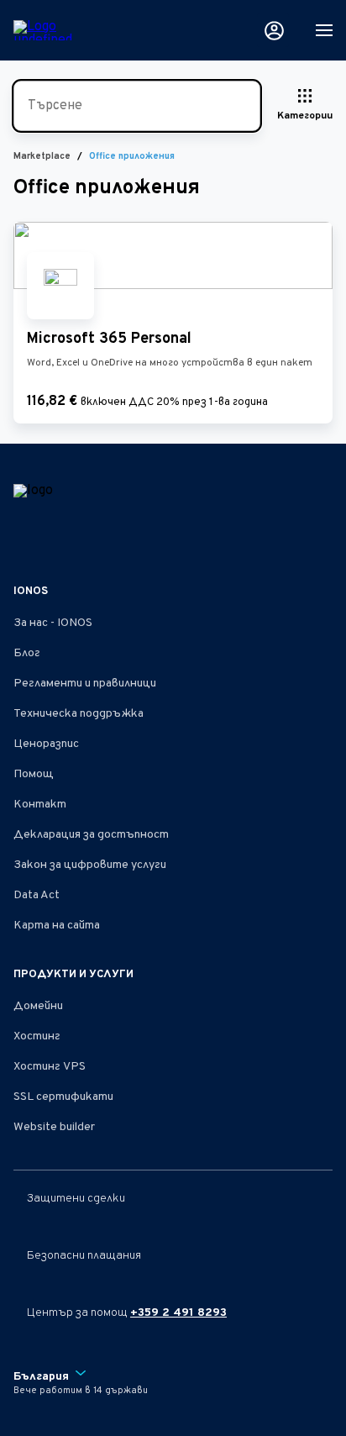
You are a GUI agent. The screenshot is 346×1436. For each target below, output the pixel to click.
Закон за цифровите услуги (89, 865)
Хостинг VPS (49, 1067)
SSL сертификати (63, 1097)
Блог (26, 653)
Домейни (38, 1006)
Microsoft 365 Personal (109, 339)
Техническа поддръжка (78, 714)
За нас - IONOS (52, 623)
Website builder (54, 1127)
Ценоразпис (46, 744)
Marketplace (42, 156)
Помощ (33, 774)
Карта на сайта (56, 925)
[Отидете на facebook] (23, 541)
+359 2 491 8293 (178, 1313)
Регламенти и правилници (84, 683)
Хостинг (36, 1036)
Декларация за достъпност (91, 835)
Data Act (36, 895)
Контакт (39, 804)
